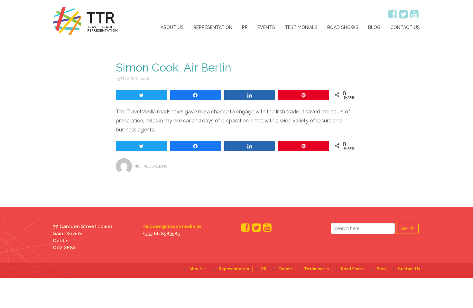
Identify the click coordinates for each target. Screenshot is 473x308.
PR (245, 27)
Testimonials (301, 27)
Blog (374, 27)
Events (266, 27)
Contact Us (405, 27)
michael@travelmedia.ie (172, 226)
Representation (212, 27)
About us (172, 27)
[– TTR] (85, 20)
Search (407, 228)
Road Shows (342, 27)
